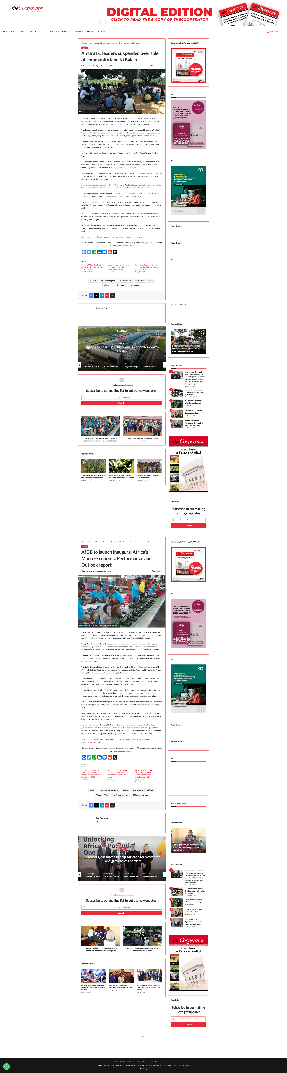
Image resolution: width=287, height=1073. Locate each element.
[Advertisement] (122, 504)
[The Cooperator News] (27, 9)
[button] (6, 1066)
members (122, 285)
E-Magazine (101, 32)
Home (5, 32)
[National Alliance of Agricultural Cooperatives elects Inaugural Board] (177, 424)
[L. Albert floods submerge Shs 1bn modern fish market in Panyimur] (177, 393)
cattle (93, 280)
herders (140, 280)
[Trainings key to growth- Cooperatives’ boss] (177, 414)
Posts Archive (118, 1065)
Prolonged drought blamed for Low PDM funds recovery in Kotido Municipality (187, 348)
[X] (96, 295)
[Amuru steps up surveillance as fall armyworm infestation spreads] (93, 466)
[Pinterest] (107, 295)
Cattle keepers (108, 280)
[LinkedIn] (102, 295)
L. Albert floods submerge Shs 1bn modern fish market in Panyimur (195, 392)
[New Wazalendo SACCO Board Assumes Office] (149, 466)
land (152, 280)
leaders (109, 285)
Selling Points (143, 1065)
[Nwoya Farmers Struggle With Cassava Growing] (177, 404)
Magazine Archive (130, 1065)
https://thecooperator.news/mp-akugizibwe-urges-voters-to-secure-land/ (111, 237)
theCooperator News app (182, 1065)
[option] (122, 348)
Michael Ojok (87, 66)
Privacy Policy (167, 1065)
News (13, 32)
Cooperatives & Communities (60, 32)
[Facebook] (91, 295)
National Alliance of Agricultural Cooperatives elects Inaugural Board (194, 423)
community (126, 280)
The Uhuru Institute (166, 1062)
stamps (136, 285)
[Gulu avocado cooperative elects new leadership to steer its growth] (121, 466)
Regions (32, 32)
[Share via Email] (112, 295)
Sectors (21, 32)
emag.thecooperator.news (123, 245)
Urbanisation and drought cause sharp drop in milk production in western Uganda (122, 349)
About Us (99, 1065)
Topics (41, 32)
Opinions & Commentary (84, 32)
